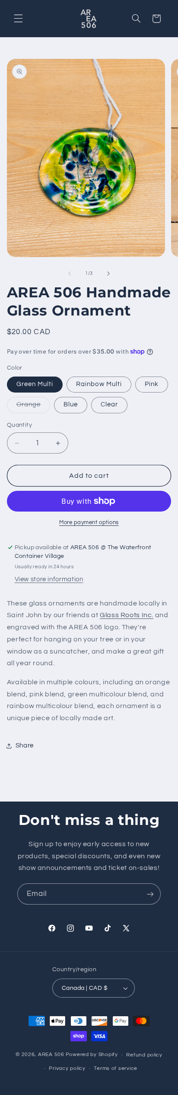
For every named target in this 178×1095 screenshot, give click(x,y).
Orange (33, 407)
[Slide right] (108, 273)
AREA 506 (51, 1055)
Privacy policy (67, 1068)
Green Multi (35, 384)
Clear (109, 404)
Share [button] (25, 745)
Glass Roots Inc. (126, 615)
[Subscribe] (150, 894)
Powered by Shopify (92, 1055)
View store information (49, 579)
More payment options (89, 522)
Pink (152, 384)
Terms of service (115, 1068)
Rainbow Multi (99, 384)
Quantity (19, 425)
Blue (71, 404)
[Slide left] (69, 273)
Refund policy (144, 1055)
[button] (18, 19)
